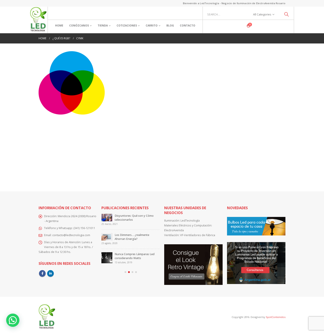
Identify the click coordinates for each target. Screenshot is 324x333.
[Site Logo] (38, 20)
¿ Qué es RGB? (124, 235)
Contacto (187, 25)
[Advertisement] (162, 150)
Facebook (42, 273)
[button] (125, 272)
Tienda (103, 25)
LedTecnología (190, 220)
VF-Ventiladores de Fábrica (197, 235)
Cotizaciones (127, 25)
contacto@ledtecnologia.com (71, 235)
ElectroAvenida (174, 230)
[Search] (286, 14)
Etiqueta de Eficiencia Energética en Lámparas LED (136, 218)
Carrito (152, 25)
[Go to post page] (106, 219)
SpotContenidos (275, 317)
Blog (170, 25)
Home (59, 25)
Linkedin (50, 273)
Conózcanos (79, 25)
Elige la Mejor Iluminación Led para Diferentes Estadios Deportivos (134, 254)
